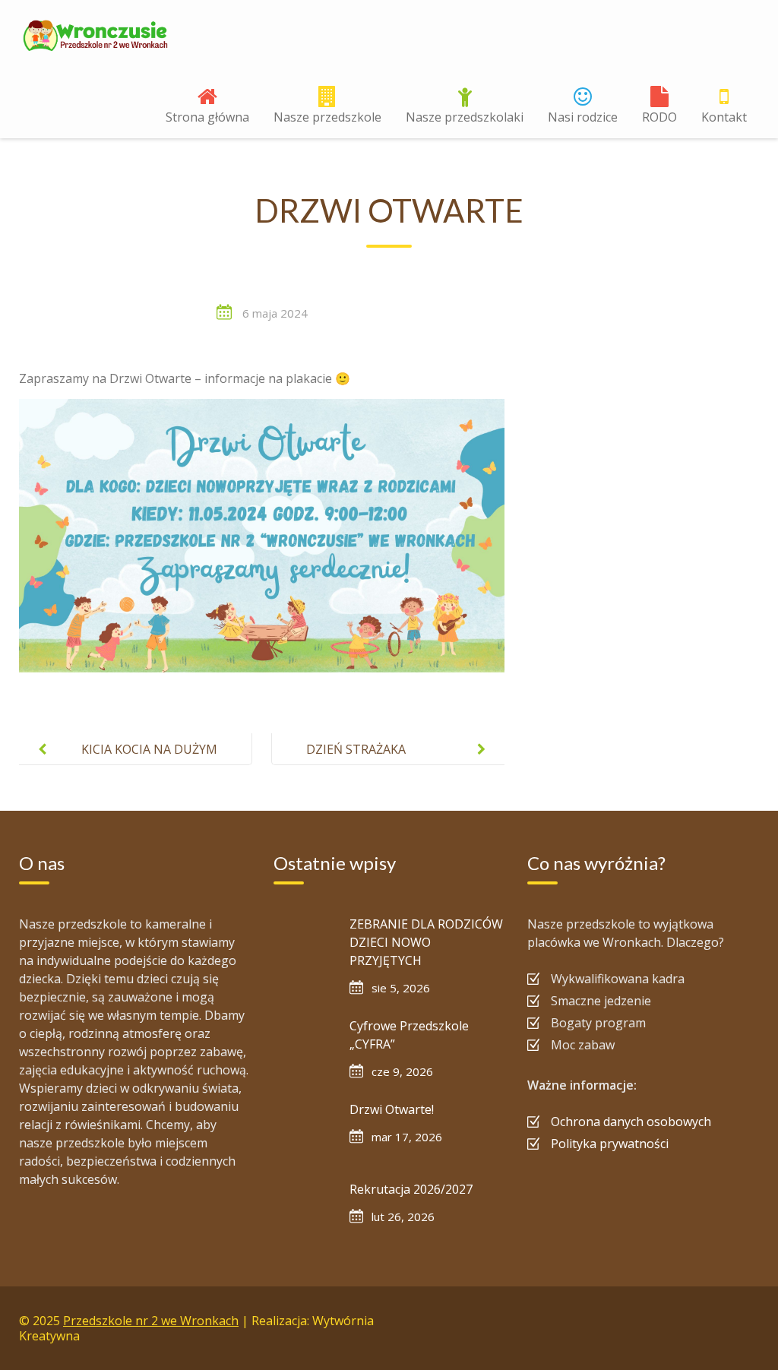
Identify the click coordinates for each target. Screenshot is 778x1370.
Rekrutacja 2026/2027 (411, 1189)
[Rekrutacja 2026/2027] (304, 1210)
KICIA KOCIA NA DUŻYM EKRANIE (149, 761)
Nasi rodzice (583, 117)
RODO (659, 117)
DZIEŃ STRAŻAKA (356, 749)
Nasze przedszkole (327, 117)
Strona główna (207, 117)
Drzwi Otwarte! (391, 1109)
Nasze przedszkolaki (464, 117)
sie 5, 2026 (401, 987)
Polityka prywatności (610, 1143)
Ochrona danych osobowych (631, 1121)
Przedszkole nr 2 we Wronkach (151, 1320)
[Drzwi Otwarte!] (304, 1130)
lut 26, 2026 (403, 1216)
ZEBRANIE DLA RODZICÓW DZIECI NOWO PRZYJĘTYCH (426, 942)
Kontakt (724, 117)
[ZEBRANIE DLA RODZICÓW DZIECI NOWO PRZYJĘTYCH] (304, 945)
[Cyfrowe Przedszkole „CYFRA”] (304, 1047)
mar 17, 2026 (407, 1136)
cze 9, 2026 (402, 1071)
